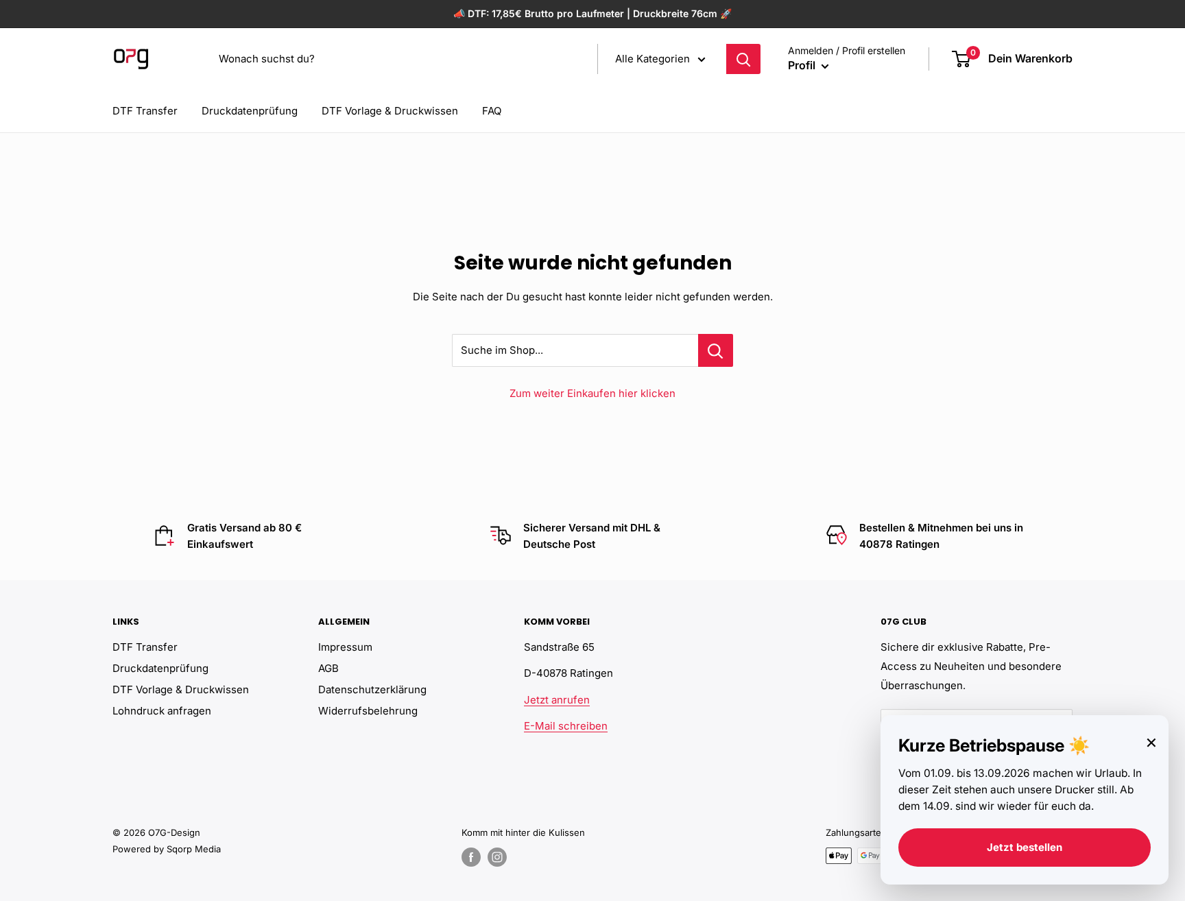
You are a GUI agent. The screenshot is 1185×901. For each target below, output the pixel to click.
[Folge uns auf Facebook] (471, 857)
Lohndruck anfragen (161, 710)
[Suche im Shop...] (715, 350)
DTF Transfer (145, 110)
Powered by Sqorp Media (166, 848)
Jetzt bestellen (1024, 847)
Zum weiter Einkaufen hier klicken (592, 393)
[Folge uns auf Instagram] (497, 857)
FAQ (491, 110)
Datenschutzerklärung (372, 689)
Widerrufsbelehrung (368, 710)
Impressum (345, 646)
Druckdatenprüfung (250, 110)
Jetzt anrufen (557, 699)
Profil (803, 65)
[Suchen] (743, 59)
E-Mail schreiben (566, 725)
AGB (328, 668)
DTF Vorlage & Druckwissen (390, 110)
